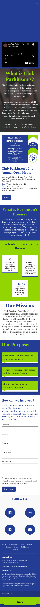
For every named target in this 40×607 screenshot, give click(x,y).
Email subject (6, 452)
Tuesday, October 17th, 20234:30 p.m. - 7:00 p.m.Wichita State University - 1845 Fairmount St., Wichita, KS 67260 (20, 187)
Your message (6, 461)
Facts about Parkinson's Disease (20, 246)
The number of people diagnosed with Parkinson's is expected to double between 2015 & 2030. (30, 268)
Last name (5, 434)
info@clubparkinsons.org (19, 566)
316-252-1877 (6, 566)
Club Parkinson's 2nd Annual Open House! (17, 170)
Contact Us (17, 550)
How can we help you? (18, 400)
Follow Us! (20, 499)
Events (16, 547)
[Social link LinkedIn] (10, 530)
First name (5, 425)
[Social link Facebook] (10, 513)
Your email (5, 443)
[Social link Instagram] (30, 513)
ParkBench (25, 547)
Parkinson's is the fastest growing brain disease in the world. (10, 266)
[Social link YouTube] (30, 530)
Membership (13, 544)
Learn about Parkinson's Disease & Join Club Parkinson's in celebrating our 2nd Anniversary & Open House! (18, 179)
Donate (29, 544)
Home (4, 544)
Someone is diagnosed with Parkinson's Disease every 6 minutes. (20, 290)
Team (22, 544)
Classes (8, 547)
